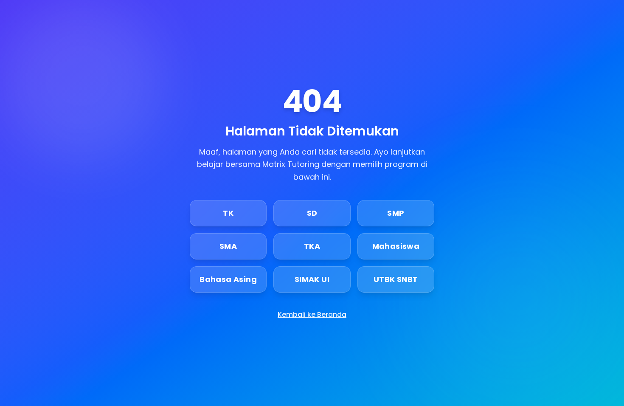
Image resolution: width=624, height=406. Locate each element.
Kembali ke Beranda (312, 314)
